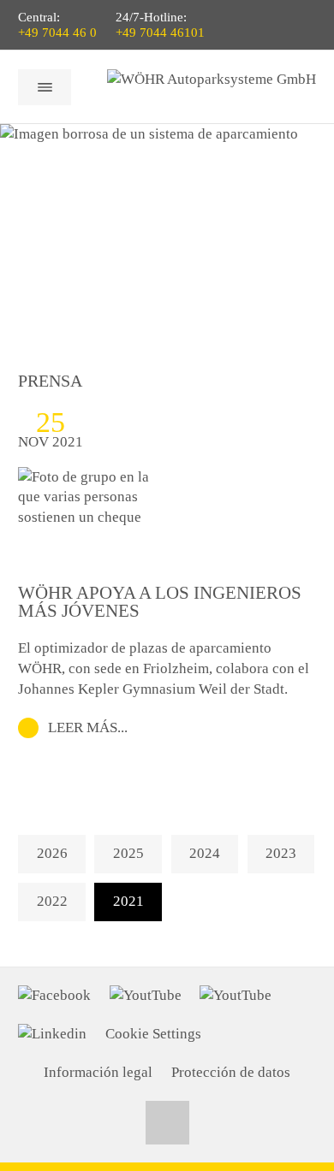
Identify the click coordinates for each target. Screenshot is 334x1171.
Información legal (98, 1072)
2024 (204, 853)
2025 (128, 853)
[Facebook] (54, 995)
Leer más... (87, 727)
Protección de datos (230, 1072)
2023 (280, 853)
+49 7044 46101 (160, 32)
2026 (52, 853)
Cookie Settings (153, 1034)
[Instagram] (235, 995)
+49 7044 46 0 (57, 32)
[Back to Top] (167, 1122)
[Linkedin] (52, 1034)
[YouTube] (146, 995)
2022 (52, 901)
